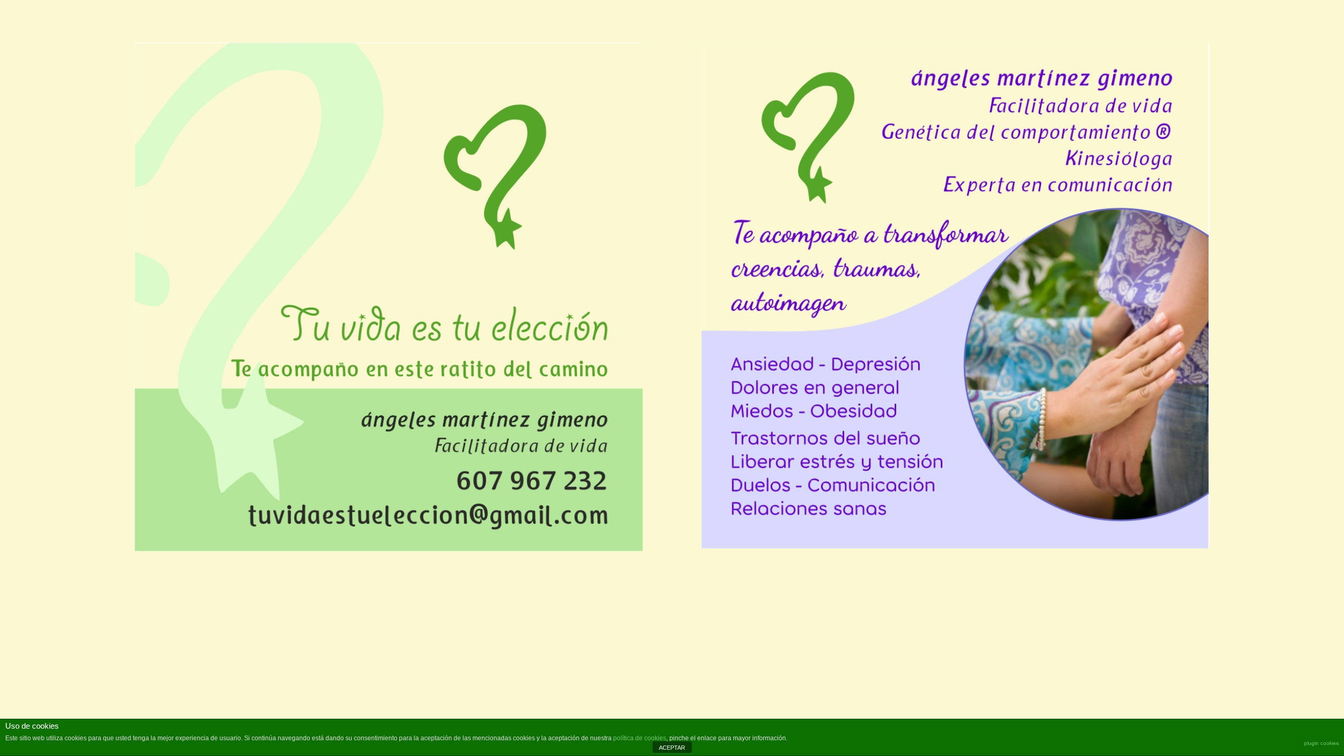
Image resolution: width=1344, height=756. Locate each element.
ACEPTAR (672, 747)
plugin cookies (1321, 743)
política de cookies (639, 738)
